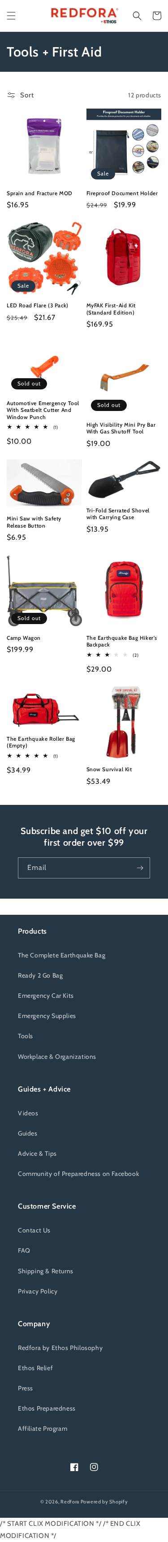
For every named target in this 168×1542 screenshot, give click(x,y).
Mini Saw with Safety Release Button (34, 522)
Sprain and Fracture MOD (40, 193)
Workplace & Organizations (57, 1057)
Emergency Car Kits (46, 996)
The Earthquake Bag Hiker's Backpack (122, 641)
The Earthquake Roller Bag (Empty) (41, 742)
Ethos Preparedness (47, 1408)
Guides (28, 1133)
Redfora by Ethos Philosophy (60, 1348)
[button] (11, 16)
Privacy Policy (37, 1291)
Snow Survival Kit (109, 769)
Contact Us (34, 1230)
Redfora (69, 1501)
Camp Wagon (24, 637)
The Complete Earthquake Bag (61, 955)
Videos (28, 1113)
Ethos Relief (35, 1368)
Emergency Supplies (47, 1016)
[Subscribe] (140, 867)
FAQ (24, 1250)
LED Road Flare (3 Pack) (38, 305)
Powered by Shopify (104, 1501)
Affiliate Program (42, 1428)
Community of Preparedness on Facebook (78, 1174)
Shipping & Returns (45, 1271)
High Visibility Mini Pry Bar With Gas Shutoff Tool (121, 428)
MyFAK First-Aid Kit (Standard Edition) (111, 309)
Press (25, 1388)
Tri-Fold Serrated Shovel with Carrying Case (118, 514)
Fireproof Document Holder (122, 193)
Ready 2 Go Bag (40, 975)
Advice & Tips (37, 1153)
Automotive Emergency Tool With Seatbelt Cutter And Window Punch (43, 410)
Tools (25, 1036)
